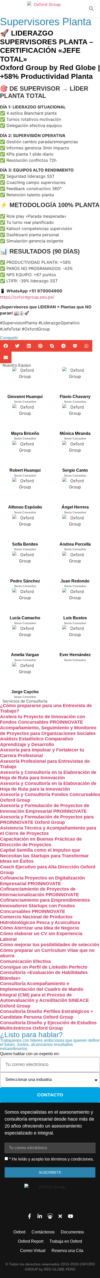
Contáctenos (43, 1232)
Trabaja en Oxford (65, 1241)
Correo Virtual (32, 1250)
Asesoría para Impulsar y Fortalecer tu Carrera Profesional (42, 752)
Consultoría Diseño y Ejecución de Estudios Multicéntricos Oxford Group (48, 1025)
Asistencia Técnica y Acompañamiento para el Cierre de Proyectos (48, 830)
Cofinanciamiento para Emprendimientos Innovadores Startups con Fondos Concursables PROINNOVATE (45, 906)
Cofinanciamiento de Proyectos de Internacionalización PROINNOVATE (39, 891)
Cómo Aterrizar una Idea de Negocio (39, 927)
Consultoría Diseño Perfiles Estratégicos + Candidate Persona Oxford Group (46, 1014)
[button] (91, 8)
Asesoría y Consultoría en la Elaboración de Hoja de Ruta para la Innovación (48, 786)
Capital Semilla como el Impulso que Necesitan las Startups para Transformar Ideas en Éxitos (44, 856)
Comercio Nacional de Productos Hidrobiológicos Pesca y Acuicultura (40, 919)
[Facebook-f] (29, 1216)
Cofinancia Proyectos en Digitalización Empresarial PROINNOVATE (42, 880)
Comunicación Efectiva (25, 961)
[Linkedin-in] (40, 1216)
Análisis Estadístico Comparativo (36, 738)
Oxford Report (30, 1241)
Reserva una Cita (67, 1250)
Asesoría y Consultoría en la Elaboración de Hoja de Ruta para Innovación (48, 775)
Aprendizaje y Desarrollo (27, 744)
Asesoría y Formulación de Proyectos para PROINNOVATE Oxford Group (47, 819)
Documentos (72, 1232)
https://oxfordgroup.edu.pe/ (27, 297)
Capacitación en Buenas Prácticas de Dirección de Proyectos (41, 841)
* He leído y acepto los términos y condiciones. (51, 1159)
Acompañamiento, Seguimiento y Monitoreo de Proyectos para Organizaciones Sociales (48, 730)
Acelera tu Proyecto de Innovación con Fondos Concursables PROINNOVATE (42, 719)
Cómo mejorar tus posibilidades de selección (49, 944)
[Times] (60, 1216)
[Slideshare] (50, 1216)
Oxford (19, 1232)
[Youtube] (70, 1216)
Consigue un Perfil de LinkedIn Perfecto (43, 967)
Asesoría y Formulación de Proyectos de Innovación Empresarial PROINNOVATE (44, 808)
